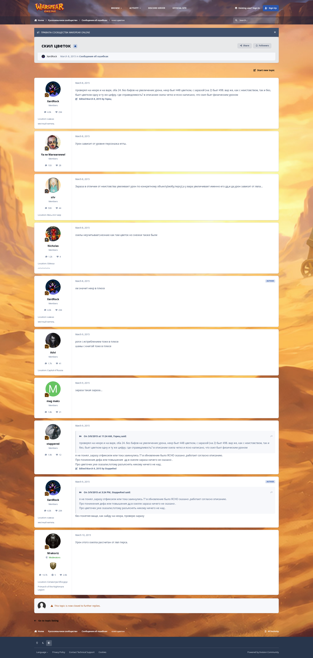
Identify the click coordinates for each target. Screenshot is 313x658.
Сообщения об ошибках (93, 56)
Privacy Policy (58, 652)
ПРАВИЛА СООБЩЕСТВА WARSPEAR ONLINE (65, 32)
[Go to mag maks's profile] (53, 389)
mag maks (53, 401)
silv (53, 197)
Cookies (102, 652)
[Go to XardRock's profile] (43, 56)
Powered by (263, 652)
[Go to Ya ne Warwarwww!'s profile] (53, 142)
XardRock (52, 56)
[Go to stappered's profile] (53, 431)
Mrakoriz (53, 553)
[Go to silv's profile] (53, 185)
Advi (53, 352)
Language (41, 652)
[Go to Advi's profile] (53, 340)
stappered (53, 444)
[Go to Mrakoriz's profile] (53, 541)
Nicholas (53, 246)
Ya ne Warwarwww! (53, 154)
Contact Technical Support (82, 652)
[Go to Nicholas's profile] (53, 233)
